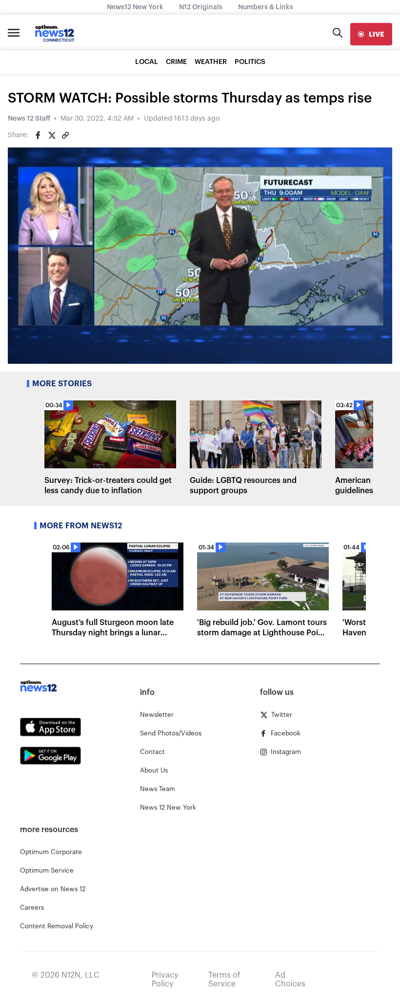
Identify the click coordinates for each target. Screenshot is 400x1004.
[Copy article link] (65, 135)
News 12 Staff (29, 118)
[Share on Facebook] (38, 135)
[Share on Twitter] (52, 135)
